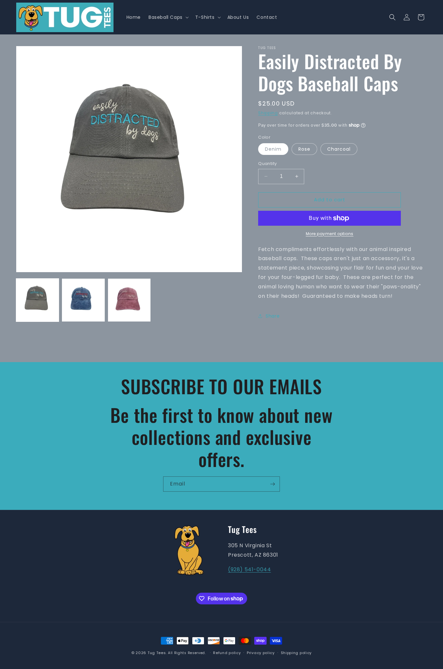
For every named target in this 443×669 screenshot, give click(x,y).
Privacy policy (261, 652)
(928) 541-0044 (249, 569)
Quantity (267, 163)
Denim (273, 149)
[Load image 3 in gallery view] (129, 300)
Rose (304, 149)
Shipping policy (296, 652)
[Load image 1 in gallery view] (37, 300)
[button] (168, 17)
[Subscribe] (272, 484)
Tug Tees (157, 652)
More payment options (329, 233)
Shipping (268, 113)
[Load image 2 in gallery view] (83, 300)
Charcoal (339, 149)
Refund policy (227, 652)
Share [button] (273, 316)
